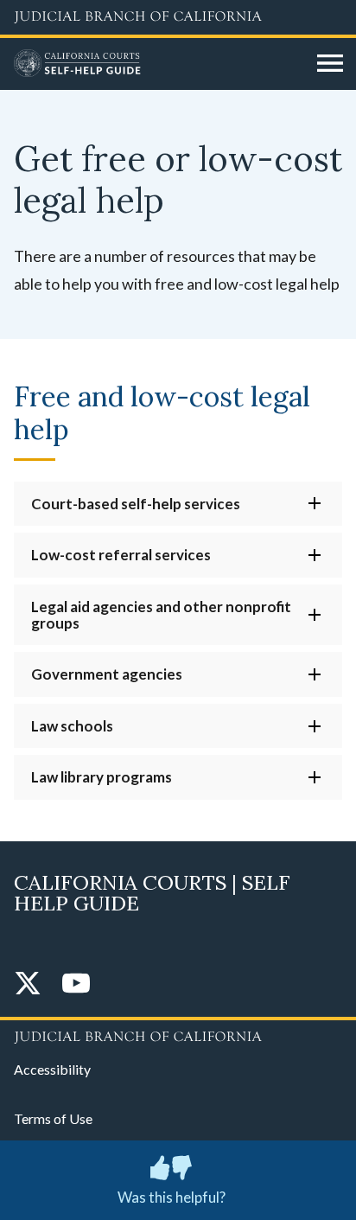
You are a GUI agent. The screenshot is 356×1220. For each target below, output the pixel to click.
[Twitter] (27, 984)
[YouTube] (76, 984)
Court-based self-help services (135, 504)
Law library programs (101, 777)
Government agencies (106, 674)
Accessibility (52, 1069)
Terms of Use (53, 1118)
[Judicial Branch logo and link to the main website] (178, 17)
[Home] (159, 64)
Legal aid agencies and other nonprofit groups (161, 614)
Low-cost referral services (121, 555)
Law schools (72, 726)
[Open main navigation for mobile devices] (330, 64)
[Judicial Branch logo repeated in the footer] (178, 1034)
